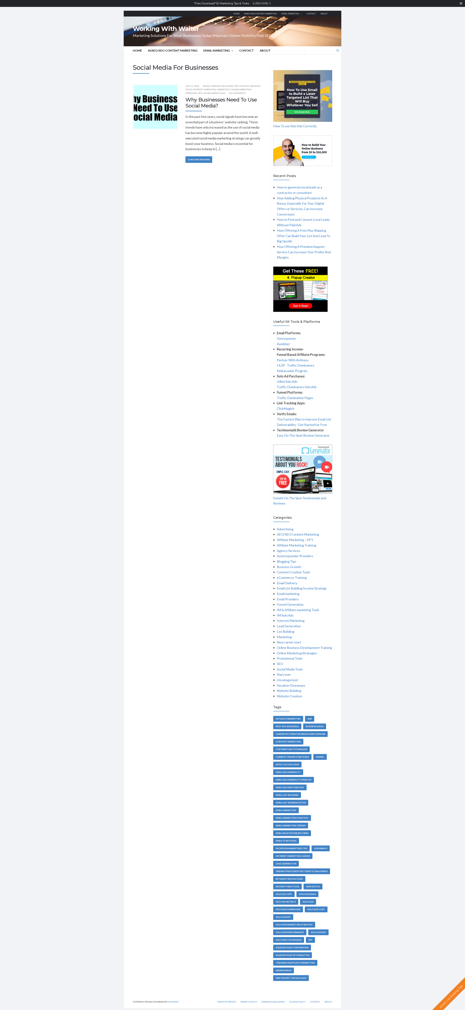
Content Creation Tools (293, 572)
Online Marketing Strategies (297, 653)
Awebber (283, 344)
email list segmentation (291, 802)
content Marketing (288, 741)
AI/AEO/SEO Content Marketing (260, 13)
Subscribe (261, 3)
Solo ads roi (318, 932)
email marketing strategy (292, 817)
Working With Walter (166, 29)
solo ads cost (316, 909)
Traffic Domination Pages (295, 398)
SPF (310, 939)
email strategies (286, 840)
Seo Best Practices (287, 886)
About (324, 13)
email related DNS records (292, 833)
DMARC (320, 756)
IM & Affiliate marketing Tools (298, 610)
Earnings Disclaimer (273, 1002)
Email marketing (290, 13)
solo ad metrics (286, 901)
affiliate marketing (288, 718)
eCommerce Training (292, 578)
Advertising (285, 529)
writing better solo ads (291, 978)
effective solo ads (287, 764)
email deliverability (288, 772)
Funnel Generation (290, 604)
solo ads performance (290, 932)
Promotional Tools (289, 658)
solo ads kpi (283, 917)
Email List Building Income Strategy (302, 588)
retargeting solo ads (289, 878)
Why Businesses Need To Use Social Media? (221, 103)
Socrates (173, 1001)
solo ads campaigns (288, 909)
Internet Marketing (204, 89)
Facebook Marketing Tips (291, 848)
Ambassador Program (292, 371)
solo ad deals (307, 894)
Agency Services (212, 86)
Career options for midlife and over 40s (300, 734)
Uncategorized (287, 680)
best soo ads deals (287, 726)
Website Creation (289, 696)
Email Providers (288, 599)
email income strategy (290, 787)
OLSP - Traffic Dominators (295, 365)
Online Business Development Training (304, 648)
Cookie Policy (297, 1002)
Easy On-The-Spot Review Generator (303, 435)
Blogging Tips (230, 86)
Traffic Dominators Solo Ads (297, 387)
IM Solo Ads (285, 615)
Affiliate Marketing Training (296, 545)
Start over (284, 674)
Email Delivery (287, 583)
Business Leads (315, 726)
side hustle (313, 886)
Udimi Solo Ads (287, 381)
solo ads (308, 901)
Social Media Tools (214, 93)
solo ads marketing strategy (294, 924)
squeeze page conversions (292, 947)
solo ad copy (284, 894)
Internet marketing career (293, 856)
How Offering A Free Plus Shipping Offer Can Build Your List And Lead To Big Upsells (303, 235)
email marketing (286, 810)
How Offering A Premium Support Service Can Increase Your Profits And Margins (304, 252)
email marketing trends (291, 825)
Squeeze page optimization (292, 955)
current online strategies (292, 756)
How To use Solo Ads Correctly (295, 126)
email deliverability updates (293, 779)
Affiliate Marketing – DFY (295, 540)
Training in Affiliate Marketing (295, 962)
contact (311, 13)
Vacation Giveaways (291, 685)
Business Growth (289, 567)
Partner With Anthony (292, 360)
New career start (289, 642)
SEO (200, 93)
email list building (287, 795)
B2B (310, 718)
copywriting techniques (291, 749)
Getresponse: (286, 338)
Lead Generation (289, 626)
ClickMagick (285, 408)
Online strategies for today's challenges (301, 871)
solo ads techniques (289, 939)
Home (237, 13)
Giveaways (320, 848)
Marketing (223, 89)
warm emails (283, 970)
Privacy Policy (249, 1002)
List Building (285, 631)
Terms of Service (226, 1002)
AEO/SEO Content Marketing (298, 534)
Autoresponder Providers (295, 556)
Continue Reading (199, 159)
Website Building (289, 691)
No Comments (237, 93)
